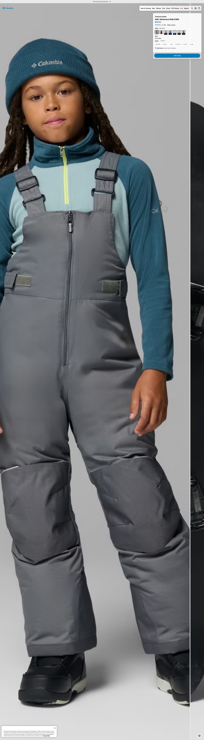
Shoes (168, 8)
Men (153, 8)
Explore (186, 8)
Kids (163, 8)
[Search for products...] (192, 8)
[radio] (157, 32)
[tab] (156, 41)
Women (158, 8)
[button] (199, 736)
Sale (181, 8)
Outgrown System (160, 16)
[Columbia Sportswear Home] (8, 8)
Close (55, 727)
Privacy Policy (46, 735)
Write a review (171, 25)
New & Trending (146, 8)
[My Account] (195, 8)
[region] (102, 371)
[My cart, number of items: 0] (199, 8)
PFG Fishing (175, 8)
